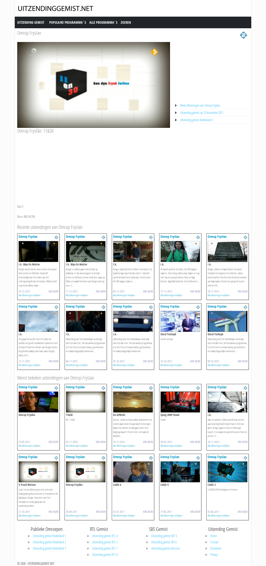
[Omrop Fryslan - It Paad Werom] (38, 471)
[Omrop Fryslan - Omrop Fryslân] (38, 402)
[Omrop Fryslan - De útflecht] (133, 402)
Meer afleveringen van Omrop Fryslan (200, 105)
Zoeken (126, 22)
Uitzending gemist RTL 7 (105, 548)
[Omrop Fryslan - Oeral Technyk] (180, 321)
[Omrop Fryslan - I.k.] (133, 251)
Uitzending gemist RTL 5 (105, 542)
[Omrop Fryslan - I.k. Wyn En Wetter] (38, 251)
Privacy (214, 554)
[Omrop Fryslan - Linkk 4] (180, 471)
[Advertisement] (93, 165)
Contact (214, 542)
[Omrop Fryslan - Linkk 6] (133, 471)
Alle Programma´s (103, 22)
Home (213, 536)
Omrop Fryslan (29, 32)
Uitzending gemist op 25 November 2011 (201, 112)
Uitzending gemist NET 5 (164, 536)
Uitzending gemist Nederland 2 (196, 120)
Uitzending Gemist (30, 22)
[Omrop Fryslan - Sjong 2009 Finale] (180, 402)
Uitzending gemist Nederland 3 (49, 548)
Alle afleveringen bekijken (29, 295)
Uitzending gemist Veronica (165, 548)
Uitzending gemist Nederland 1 (49, 536)
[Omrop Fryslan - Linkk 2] (228, 471)
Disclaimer (215, 548)
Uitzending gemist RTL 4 (105, 536)
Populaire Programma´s (67, 22)
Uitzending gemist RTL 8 (105, 554)
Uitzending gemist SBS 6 (164, 542)
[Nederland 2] (243, 34)
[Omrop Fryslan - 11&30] (86, 402)
